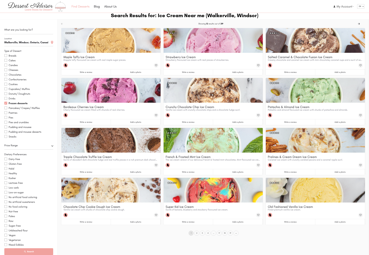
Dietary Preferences (15, 154)
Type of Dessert (12, 50)
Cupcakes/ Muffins (19, 89)
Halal (11, 168)
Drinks (12, 98)
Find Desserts (80, 6)
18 (225, 233)
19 (230, 233)
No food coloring (18, 206)
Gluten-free (15, 163)
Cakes (12, 60)
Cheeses (13, 70)
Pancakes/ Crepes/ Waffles (24, 108)
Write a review (86, 72)
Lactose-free (16, 182)
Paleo (12, 216)
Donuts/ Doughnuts (19, 93)
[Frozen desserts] (66, 65)
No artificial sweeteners (22, 202)
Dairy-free (14, 159)
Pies (11, 117)
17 (219, 233)
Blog (97, 6)
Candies (13, 65)
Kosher (12, 178)
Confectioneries (17, 79)
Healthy (13, 173)
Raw (11, 221)
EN (360, 6)
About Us (110, 6)
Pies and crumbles (19, 122)
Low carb (14, 187)
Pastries (13, 112)
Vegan (12, 235)
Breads (12, 55)
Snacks (12, 136)
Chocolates (15, 74)
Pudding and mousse (20, 127)
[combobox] (28, 146)
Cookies (13, 84)
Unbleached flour (18, 230)
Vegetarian (15, 240)
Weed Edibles (16, 244)
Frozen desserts (18, 103)
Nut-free (13, 211)
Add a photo (135, 72)
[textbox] (28, 146)
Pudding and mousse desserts (25, 131)
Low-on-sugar (16, 192)
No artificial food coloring (23, 197)
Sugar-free (15, 225)
